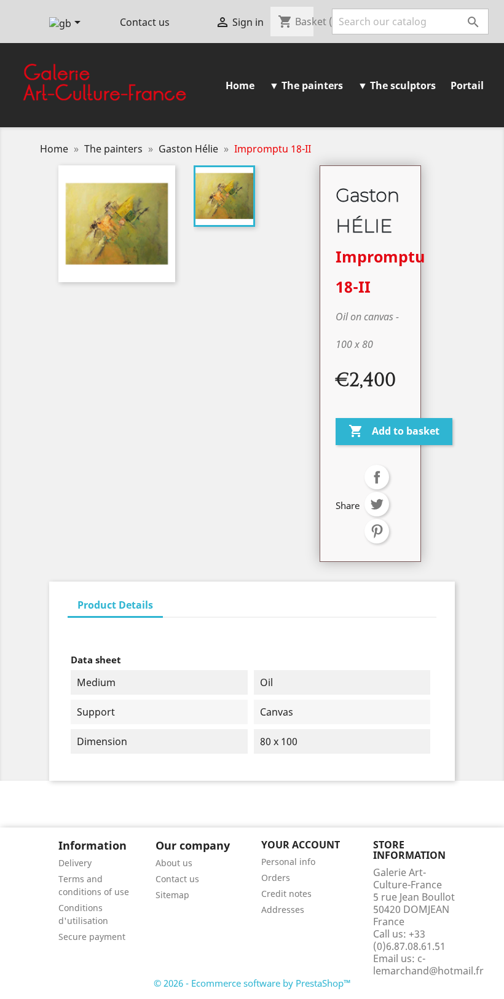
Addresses (282, 909)
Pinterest (376, 531)
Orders (275, 877)
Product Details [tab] (115, 605)
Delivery (75, 863)
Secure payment (91, 936)
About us (174, 863)
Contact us (145, 22)
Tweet (376, 504)
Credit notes (286, 893)
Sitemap (172, 895)
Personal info (288, 861)
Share (376, 477)
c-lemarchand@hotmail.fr (428, 964)
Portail (467, 85)
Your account (300, 844)
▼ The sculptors (397, 85)
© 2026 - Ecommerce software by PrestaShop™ (252, 983)
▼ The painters (306, 85)
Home (240, 85)
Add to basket (393, 431)
